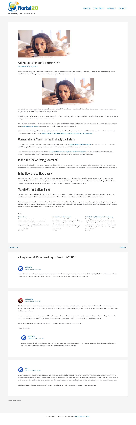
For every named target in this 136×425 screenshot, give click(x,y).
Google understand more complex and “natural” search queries (68, 151)
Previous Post (13, 247)
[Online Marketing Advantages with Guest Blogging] (102, 224)
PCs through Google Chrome (30, 126)
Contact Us (122, 8)
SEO (28, 66)
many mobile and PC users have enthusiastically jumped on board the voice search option (67, 133)
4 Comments (22, 66)
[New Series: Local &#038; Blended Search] (68, 224)
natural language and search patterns (80, 144)
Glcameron (29, 299)
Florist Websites (98, 8)
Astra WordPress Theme (82, 416)
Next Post (124, 247)
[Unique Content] (35, 224)
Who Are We (87, 8)
